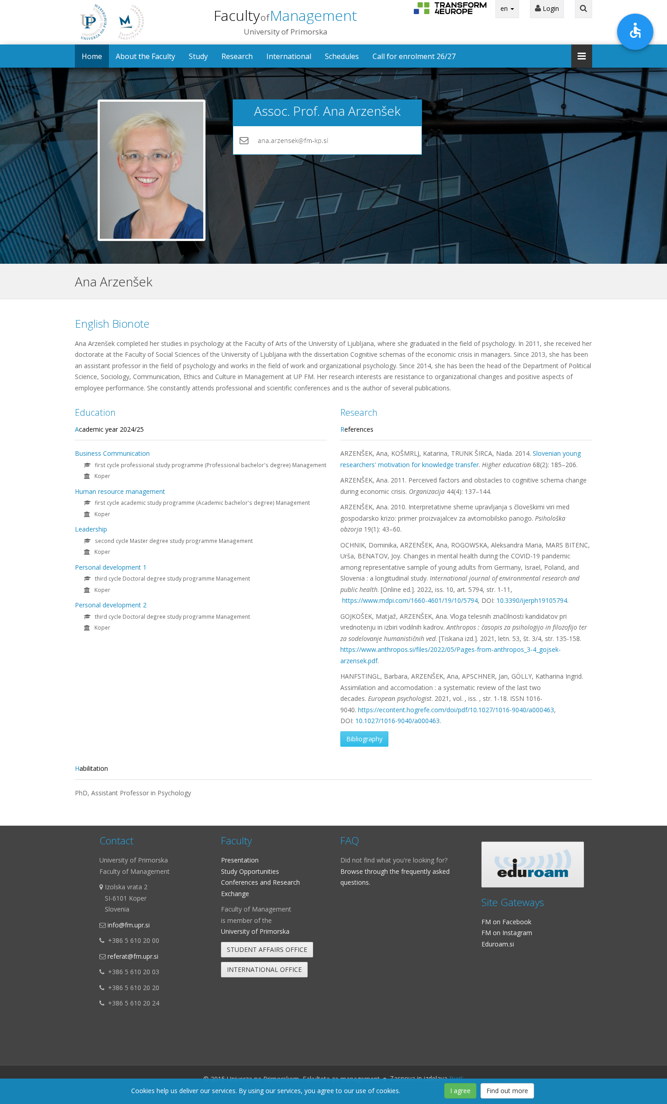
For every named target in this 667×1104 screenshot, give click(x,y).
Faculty (285, 15)
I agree (460, 1090)
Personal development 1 (111, 567)
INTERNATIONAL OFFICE (264, 969)
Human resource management (120, 491)
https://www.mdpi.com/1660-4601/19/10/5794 (410, 600)
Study (198, 56)
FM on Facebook (506, 921)
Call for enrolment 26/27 (414, 56)
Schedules (342, 56)
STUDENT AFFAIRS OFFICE (267, 949)
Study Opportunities (250, 871)
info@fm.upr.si (129, 925)
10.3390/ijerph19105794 (531, 600)
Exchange (235, 893)
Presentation (240, 860)
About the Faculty (145, 56)
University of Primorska (255, 931)
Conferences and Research (260, 882)
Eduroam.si (497, 944)
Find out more (507, 1090)
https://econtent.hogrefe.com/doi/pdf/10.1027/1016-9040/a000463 (456, 709)
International (288, 56)
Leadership (91, 529)
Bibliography (364, 738)
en (505, 8)
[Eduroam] (532, 864)
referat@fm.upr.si (133, 956)
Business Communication (112, 453)
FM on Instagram (506, 932)
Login (550, 8)
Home (92, 56)
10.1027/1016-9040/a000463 (397, 720)
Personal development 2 (111, 605)
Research (237, 56)
